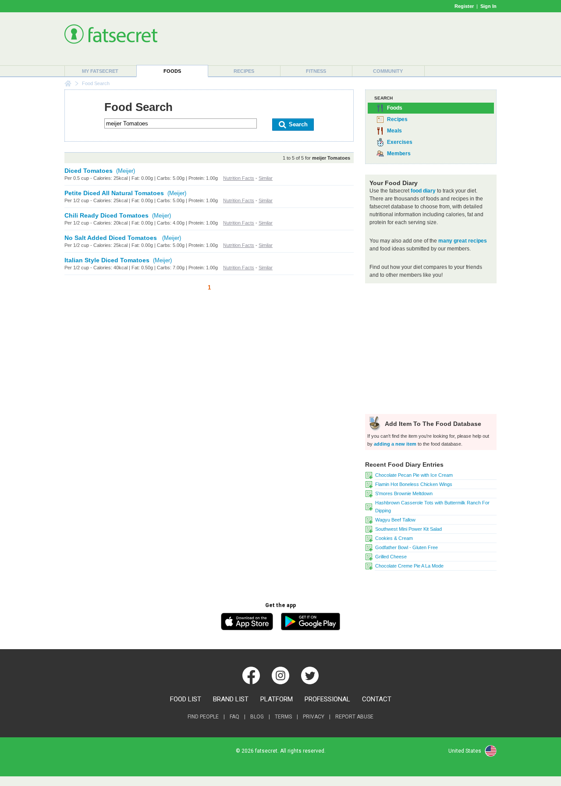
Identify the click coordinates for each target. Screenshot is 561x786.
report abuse (354, 717)
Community (388, 71)
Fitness (316, 71)
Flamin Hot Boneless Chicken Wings (413, 484)
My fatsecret (100, 71)
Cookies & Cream (394, 538)
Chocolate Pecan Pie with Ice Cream (414, 475)
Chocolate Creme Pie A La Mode (409, 565)
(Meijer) (125, 171)
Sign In (488, 6)
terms (283, 717)
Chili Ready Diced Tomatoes (106, 215)
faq (234, 717)
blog (257, 717)
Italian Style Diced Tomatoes (106, 260)
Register (464, 6)
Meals (394, 131)
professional (327, 699)
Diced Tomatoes (88, 170)
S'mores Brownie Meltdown (404, 493)
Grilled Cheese (391, 556)
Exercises (399, 142)
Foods (172, 71)
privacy (313, 717)
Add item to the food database (432, 423)
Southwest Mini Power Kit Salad (408, 529)
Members (399, 153)
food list (185, 699)
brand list (231, 699)
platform (276, 699)
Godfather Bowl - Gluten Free (406, 547)
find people (203, 717)
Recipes (244, 71)
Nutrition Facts (238, 178)
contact (376, 699)
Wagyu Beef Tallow (395, 519)
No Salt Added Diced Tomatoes (111, 237)
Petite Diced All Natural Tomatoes (114, 192)
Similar (266, 178)
